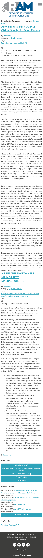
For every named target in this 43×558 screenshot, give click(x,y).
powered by (16, 555)
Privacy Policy (21, 539)
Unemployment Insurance (10, 43)
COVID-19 (23, 43)
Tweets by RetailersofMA (10, 525)
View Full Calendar (21, 515)
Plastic (16, 294)
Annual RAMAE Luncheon (23, 509)
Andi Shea (7, 36)
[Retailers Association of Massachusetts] (17, 17)
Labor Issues (29, 294)
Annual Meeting (19, 504)
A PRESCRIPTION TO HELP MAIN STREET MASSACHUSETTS (17, 277)
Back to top (20, 550)
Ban (23, 294)
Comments (7, 455)
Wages (7, 296)
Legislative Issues (15, 38)
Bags (20, 294)
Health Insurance (7, 294)
